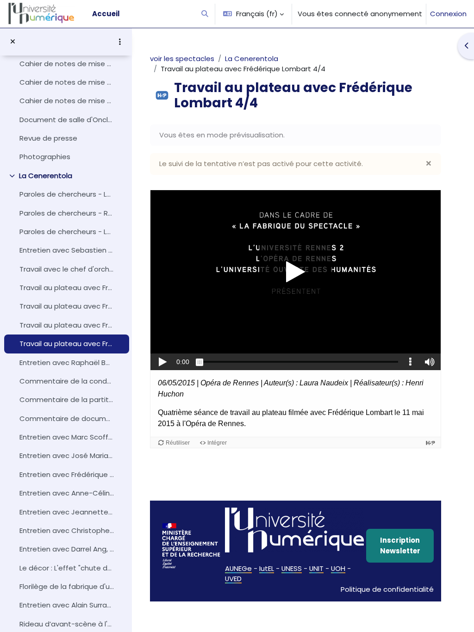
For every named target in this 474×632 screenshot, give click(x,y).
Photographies (44, 156)
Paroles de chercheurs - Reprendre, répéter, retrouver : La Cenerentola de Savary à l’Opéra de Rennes (66, 213)
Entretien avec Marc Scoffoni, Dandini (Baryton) (66, 437)
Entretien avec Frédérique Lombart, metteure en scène (66, 474)
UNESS (291, 568)
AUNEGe (238, 568)
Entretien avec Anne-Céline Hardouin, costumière (66, 493)
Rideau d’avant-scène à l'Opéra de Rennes (66, 624)
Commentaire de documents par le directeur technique (66, 418)
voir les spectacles (182, 58)
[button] (204, 14)
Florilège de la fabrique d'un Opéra (66, 586)
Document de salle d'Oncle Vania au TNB (66, 119)
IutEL (266, 568)
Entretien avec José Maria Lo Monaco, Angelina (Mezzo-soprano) (66, 455)
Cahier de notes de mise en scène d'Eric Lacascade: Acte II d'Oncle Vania (66, 63)
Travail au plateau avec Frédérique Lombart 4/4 (66, 343)
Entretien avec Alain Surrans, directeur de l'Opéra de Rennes (66, 605)
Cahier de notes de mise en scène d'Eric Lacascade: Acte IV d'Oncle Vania (66, 100)
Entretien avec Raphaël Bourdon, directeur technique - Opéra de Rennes (66, 362)
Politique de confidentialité (387, 589)
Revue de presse (48, 138)
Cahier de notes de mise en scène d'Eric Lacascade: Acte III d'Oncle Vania (66, 82)
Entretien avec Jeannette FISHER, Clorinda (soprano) (66, 512)
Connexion (448, 14)
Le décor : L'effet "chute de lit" (66, 568)
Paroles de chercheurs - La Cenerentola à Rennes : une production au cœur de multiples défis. (66, 231)
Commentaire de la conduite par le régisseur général (66, 381)
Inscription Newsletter (400, 545)
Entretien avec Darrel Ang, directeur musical (66, 549)
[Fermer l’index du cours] (12, 41)
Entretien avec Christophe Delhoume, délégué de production (66, 530)
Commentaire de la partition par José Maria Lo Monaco (66, 399)
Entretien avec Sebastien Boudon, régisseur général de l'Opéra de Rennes (66, 250)
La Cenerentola (45, 175)
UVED (233, 578)
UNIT (316, 568)
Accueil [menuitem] (106, 14)
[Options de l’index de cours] (120, 41)
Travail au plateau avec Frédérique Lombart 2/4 (66, 306)
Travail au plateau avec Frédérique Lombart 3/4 (66, 325)
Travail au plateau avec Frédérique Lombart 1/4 (66, 287)
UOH (338, 568)
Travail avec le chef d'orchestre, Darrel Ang (66, 269)
